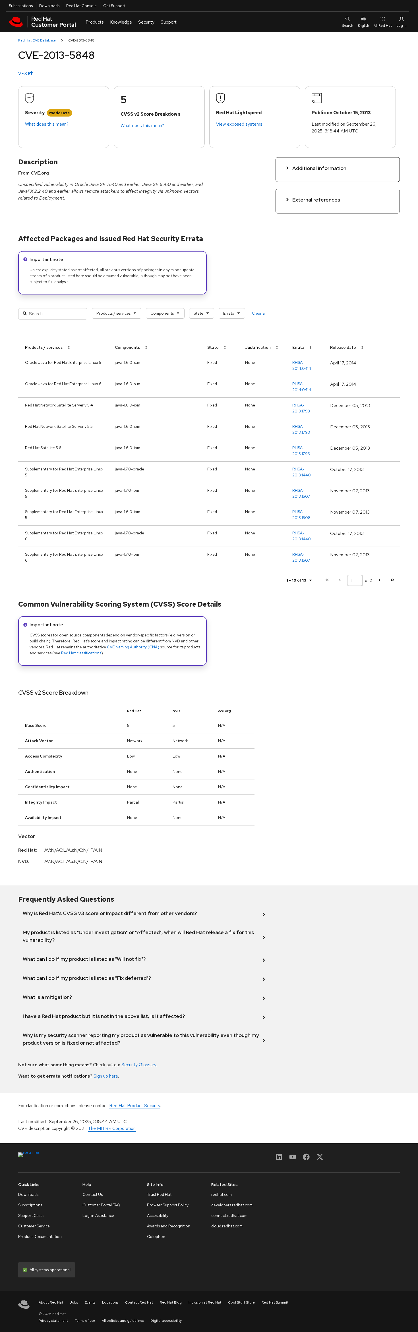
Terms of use (85, 1320)
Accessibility (157, 1215)
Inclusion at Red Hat (205, 1302)
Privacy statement (53, 1320)
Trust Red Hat (159, 1194)
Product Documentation (40, 1236)
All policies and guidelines (123, 1320)
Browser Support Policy (168, 1204)
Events (90, 1302)
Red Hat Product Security (134, 1106)
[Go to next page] (379, 580)
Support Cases (31, 1215)
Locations (110, 1302)
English (363, 25)
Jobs (74, 1302)
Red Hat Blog (171, 1302)
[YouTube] (292, 1159)
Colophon (156, 1236)
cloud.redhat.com (227, 1226)
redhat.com (221, 1194)
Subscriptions (21, 5)
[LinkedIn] (279, 1159)
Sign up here (106, 1076)
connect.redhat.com (229, 1215)
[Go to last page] (392, 580)
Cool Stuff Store (241, 1302)
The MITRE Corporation (112, 1128)
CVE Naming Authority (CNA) (133, 647)
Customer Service (34, 1226)
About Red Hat (51, 1302)
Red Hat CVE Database (37, 40)
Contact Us (92, 1194)
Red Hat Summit (275, 1302)
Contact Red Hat (139, 1302)
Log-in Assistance (98, 1215)
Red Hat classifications (81, 652)
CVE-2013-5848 (81, 40)
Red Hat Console (81, 5)
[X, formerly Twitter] (319, 1159)
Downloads (49, 5)
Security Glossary (138, 1065)
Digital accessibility (166, 1320)
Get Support (114, 5)
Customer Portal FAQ (101, 1204)
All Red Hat (383, 25)
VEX (23, 73)
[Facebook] (306, 1159)
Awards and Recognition (168, 1226)
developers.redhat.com (232, 1204)
